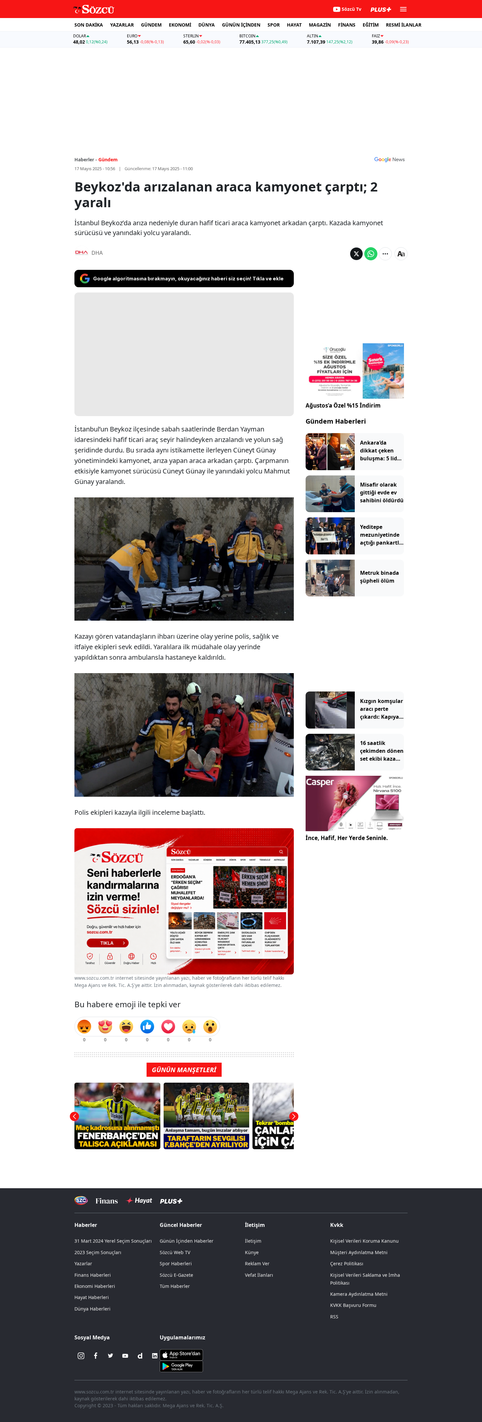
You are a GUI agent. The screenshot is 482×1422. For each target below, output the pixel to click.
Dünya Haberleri (92, 1309)
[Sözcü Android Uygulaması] (181, 1366)
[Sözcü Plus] (171, 1200)
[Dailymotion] (140, 1355)
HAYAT (294, 25)
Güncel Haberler (181, 1225)
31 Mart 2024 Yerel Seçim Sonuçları (113, 1241)
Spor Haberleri (176, 1263)
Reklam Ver (257, 1263)
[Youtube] (125, 1355)
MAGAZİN (320, 25)
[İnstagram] (81, 1355)
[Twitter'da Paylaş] (356, 253)
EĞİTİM (371, 25)
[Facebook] (95, 1355)
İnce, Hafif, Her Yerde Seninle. (347, 838)
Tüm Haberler (175, 1286)
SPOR (274, 25)
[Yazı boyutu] (401, 253)
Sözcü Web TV (175, 1252)
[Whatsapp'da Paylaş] (370, 253)
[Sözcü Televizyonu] (81, 1200)
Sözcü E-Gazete (176, 1275)
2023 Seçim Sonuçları (97, 1252)
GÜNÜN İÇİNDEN (241, 25)
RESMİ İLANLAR (403, 25)
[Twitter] (110, 1355)
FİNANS (346, 25)
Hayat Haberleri (91, 1297)
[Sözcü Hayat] (139, 1201)
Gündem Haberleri (336, 421)
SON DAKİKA (88, 25)
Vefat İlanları (259, 1275)
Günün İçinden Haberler (186, 1241)
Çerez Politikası (346, 1263)
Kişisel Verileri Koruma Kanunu (364, 1241)
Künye (252, 1252)
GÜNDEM (151, 25)
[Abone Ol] (390, 159)
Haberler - (85, 159)
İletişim (253, 1241)
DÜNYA (206, 25)
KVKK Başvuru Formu (353, 1305)
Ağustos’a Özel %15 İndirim (343, 405)
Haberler (85, 1225)
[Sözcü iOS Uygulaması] (181, 1354)
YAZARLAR (122, 25)
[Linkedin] (154, 1355)
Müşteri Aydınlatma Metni (359, 1252)
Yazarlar (83, 1263)
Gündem (108, 159)
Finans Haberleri (92, 1275)
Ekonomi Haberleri (94, 1286)
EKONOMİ (180, 25)
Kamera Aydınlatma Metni (359, 1294)
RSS (334, 1316)
